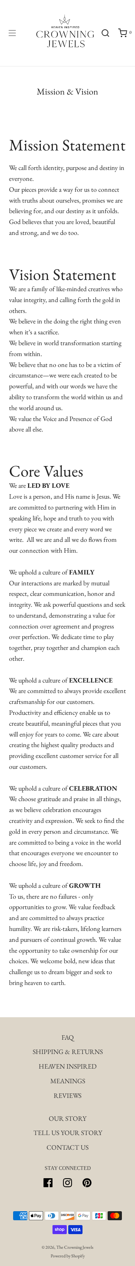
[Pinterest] (87, 1183)
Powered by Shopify (68, 1256)
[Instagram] (67, 1183)
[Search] (105, 33)
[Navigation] (12, 33)
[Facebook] (48, 1183)
